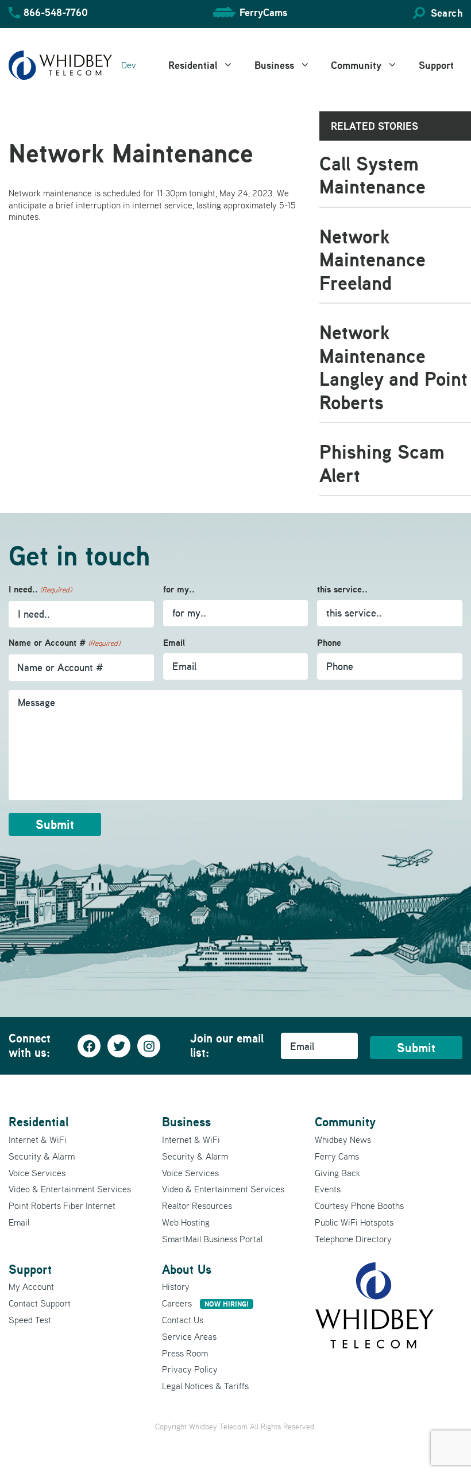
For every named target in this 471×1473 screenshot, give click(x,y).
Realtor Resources (197, 1205)
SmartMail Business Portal (212, 1239)
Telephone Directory (353, 1239)
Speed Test (30, 1319)
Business (274, 65)
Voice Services (37, 1173)
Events (328, 1189)
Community (356, 65)
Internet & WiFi (38, 1139)
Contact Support (40, 1303)
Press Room (185, 1353)
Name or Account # (64, 643)
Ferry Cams (337, 1156)
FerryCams (263, 12)
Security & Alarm (42, 1156)
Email (174, 643)
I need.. (40, 589)
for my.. (179, 589)
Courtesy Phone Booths (359, 1205)
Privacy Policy (190, 1369)
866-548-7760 (56, 12)
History (176, 1286)
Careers (205, 1303)
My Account (31, 1286)
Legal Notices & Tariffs (205, 1385)
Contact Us (182, 1319)
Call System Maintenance (372, 175)
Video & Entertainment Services (70, 1189)
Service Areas (189, 1336)
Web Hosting (186, 1222)
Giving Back (337, 1173)
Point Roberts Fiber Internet (62, 1205)
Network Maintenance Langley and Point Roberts (393, 367)
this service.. (342, 589)
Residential (192, 65)
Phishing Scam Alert (382, 463)
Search (446, 13)
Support (436, 65)
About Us (186, 1269)
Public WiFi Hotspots (354, 1222)
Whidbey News (343, 1139)
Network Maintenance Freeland (372, 259)
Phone (329, 643)
